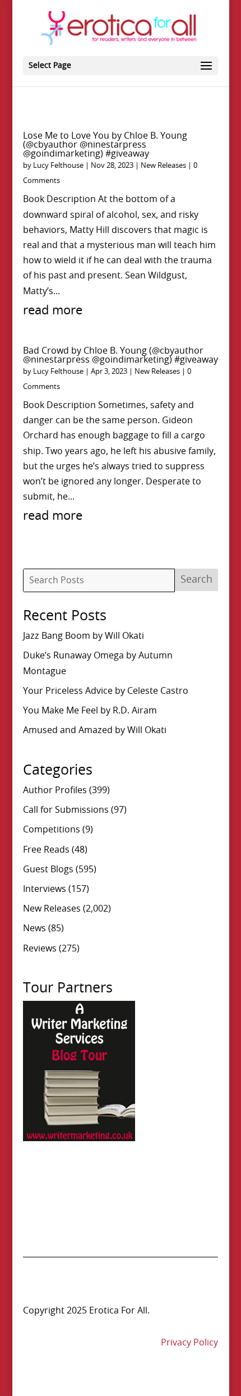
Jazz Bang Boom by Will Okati (83, 635)
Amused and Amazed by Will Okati (94, 730)
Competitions (51, 829)
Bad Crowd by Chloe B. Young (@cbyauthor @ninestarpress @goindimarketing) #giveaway (120, 355)
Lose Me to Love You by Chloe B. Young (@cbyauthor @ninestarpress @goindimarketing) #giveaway (105, 144)
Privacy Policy (189, 1342)
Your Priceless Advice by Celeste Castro (105, 690)
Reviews (40, 948)
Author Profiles (55, 790)
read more (52, 310)
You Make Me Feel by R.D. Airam (90, 710)
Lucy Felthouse (58, 166)
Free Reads (46, 849)
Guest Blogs (48, 869)
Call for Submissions (66, 809)
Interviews (44, 889)
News (34, 928)
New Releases (163, 166)
